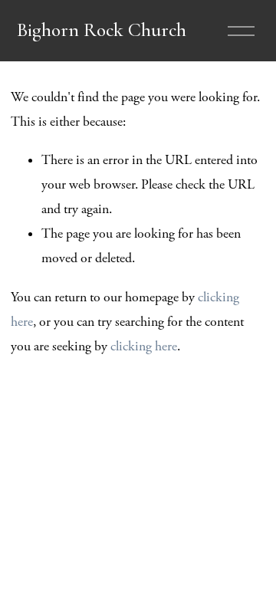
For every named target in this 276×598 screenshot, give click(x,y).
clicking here (143, 346)
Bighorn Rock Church (101, 29)
